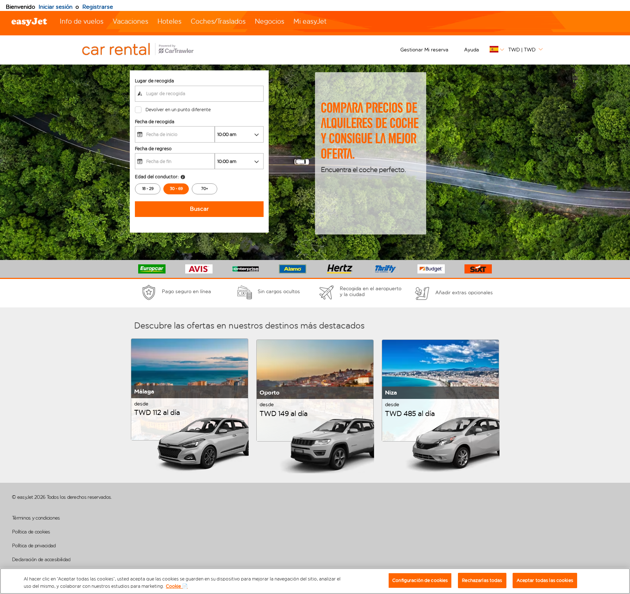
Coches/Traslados (218, 21)
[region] (315, 581)
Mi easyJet (310, 21)
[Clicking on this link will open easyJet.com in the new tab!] (146, 49)
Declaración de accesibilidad (41, 559)
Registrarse (97, 6)
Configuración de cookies (420, 580)
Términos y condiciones (36, 518)
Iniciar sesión (56, 6)
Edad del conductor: (157, 176)
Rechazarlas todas (482, 580)
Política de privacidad (34, 546)
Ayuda (471, 50)
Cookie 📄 (177, 586)
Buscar (199, 208)
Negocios (269, 21)
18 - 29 (147, 188)
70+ (204, 188)
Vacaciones (130, 21)
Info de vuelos (82, 21)
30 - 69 (176, 188)
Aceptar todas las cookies (545, 580)
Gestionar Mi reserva (424, 50)
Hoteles (170, 21)
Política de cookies (31, 532)
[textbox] (199, 94)
